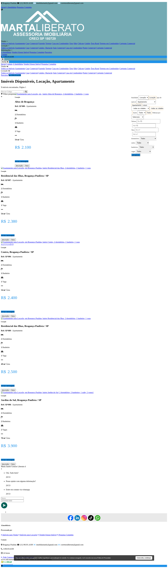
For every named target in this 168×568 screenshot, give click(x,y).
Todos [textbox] (149, 113)
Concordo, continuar (144, 558)
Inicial (3, 7)
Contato (4, 54)
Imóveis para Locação (28, 535)
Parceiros (48, 52)
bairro (135, 113)
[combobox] (152, 97)
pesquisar (135, 155)
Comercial (34, 43)
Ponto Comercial (89, 48)
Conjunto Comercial (127, 43)
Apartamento (20, 43)
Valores (133, 121)
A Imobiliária (11, 7)
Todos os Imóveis (8, 43)
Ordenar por (156, 113)
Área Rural (95, 43)
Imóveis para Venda (10, 535)
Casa (27, 43)
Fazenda (41, 43)
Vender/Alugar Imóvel (20, 52)
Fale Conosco (8, 557)
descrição (19, 166)
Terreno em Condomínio (109, 43)
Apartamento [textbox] (136, 105)
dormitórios (135, 138)
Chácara (81, 43)
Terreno (48, 43)
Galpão (87, 43)
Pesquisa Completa (24, 7)
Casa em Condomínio (60, 43)
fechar (4, 62)
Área (71, 43)
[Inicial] (42, 39)
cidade (145, 105)
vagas (133, 151)
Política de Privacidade (104, 558)
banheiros (134, 147)
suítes (133, 143)
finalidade (134, 97)
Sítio (75, 43)
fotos (27, 166)
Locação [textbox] (152, 97)
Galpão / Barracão (45, 48)
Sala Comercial (59, 48)
